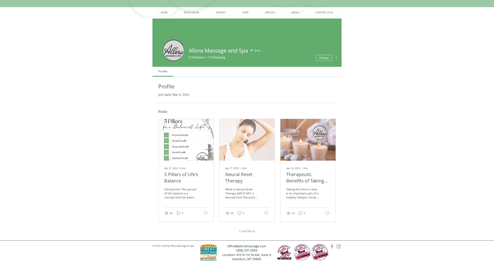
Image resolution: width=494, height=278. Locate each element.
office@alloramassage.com (246, 246)
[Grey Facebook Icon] (332, 246)
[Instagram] (339, 246)
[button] (220, 12)
